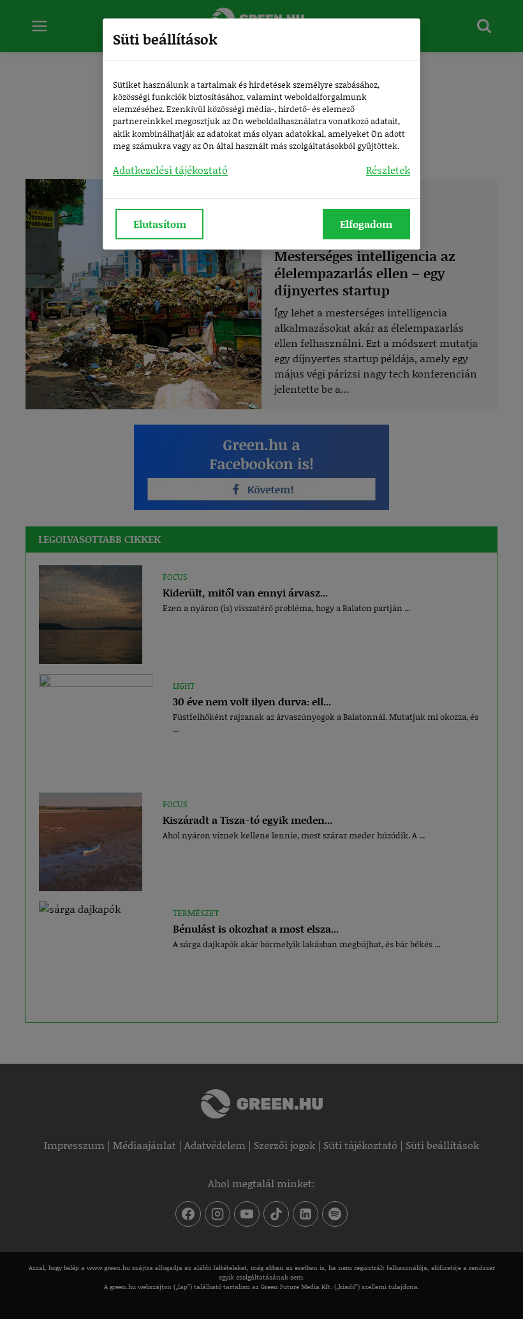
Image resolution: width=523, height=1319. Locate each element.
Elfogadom (366, 223)
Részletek (388, 169)
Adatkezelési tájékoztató (170, 169)
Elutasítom (159, 223)
